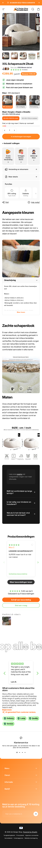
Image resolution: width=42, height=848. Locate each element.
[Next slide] (38, 562)
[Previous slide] (4, 562)
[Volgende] (38, 2)
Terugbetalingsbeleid (9, 835)
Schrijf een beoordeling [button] (21, 600)
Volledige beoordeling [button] (18, 574)
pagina (19, 474)
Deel (7, 202)
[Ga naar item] (5, 55)
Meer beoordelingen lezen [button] (21, 582)
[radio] (7, 101)
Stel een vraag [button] (21, 605)
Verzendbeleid (8, 838)
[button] (16, 70)
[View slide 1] (17, 752)
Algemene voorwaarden (31, 835)
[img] (14, 545)
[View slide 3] (22, 752)
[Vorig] (3, 2)
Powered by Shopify (30, 832)
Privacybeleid (20, 835)
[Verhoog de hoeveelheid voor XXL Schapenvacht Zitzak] (14, 130)
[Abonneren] (35, 814)
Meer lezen (21, 312)
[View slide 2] (19, 752)
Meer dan (21, 67)
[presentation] (37, 102)
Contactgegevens (18, 838)
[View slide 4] (25, 752)
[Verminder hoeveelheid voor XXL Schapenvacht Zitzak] (4, 130)
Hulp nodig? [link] (35, 202)
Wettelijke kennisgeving (31, 838)
